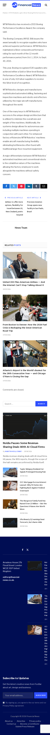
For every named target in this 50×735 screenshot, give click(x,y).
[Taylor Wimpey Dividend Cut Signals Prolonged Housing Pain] (10, 472)
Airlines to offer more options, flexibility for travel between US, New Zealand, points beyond (14, 208)
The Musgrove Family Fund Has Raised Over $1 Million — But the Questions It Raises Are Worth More (33, 505)
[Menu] (4, 5)
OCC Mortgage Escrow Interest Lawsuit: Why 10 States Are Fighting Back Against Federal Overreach (33, 486)
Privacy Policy (8, 706)
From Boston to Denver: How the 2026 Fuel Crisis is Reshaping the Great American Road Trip (25, 328)
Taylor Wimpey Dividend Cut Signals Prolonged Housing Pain (33, 471)
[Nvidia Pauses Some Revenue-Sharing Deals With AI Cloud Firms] (25, 426)
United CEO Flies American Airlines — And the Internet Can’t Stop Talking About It (24, 283)
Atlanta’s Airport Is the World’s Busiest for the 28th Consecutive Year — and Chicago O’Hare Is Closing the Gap (24, 373)
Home (5, 13)
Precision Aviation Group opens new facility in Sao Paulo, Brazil (35, 206)
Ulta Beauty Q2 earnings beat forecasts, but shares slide (32, 521)
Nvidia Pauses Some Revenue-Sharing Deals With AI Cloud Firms (24, 445)
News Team (21, 227)
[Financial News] (26, 5)
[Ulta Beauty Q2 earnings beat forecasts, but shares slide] (10, 523)
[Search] (45, 5)
